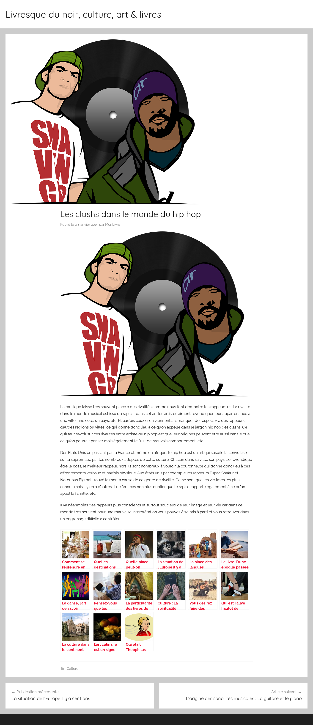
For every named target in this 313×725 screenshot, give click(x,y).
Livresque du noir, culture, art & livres (83, 14)
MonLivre (112, 224)
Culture (72, 669)
